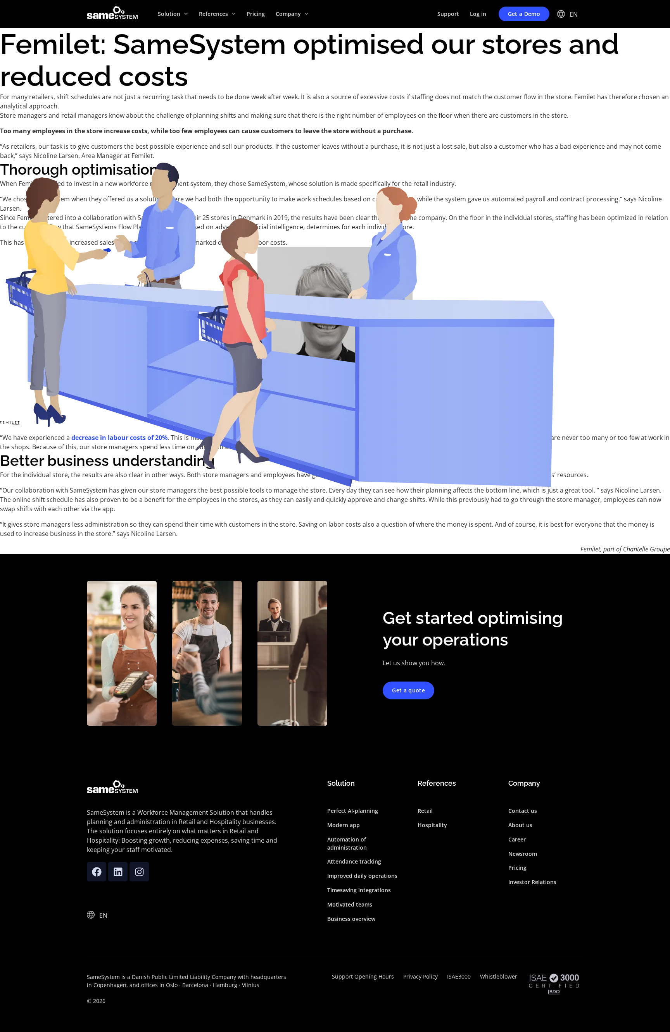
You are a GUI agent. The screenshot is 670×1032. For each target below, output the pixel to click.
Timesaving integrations (359, 890)
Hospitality (432, 825)
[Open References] (233, 14)
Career (517, 839)
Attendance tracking (354, 861)
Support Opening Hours (363, 976)
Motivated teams (349, 904)
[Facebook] (96, 871)
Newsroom (522, 853)
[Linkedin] (118, 871)
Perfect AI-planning (352, 810)
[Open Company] (306, 14)
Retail (425, 810)
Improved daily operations (362, 875)
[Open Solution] (186, 14)
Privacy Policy (420, 976)
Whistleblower (498, 976)
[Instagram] (139, 871)
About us (520, 825)
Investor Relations (532, 882)
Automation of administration (347, 843)
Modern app (343, 825)
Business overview (351, 918)
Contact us (522, 810)
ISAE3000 (459, 976)
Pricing (517, 867)
